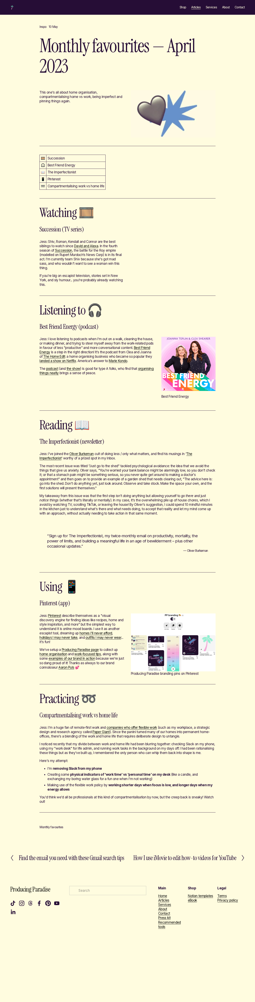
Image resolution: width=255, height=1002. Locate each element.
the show (73, 369)
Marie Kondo (118, 361)
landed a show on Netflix (57, 361)
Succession (63, 250)
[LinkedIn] (13, 912)
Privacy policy (227, 900)
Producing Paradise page (80, 650)
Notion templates (200, 896)
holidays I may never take (58, 638)
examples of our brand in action (72, 658)
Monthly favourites (51, 827)
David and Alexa (86, 246)
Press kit (164, 918)
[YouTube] (57, 903)
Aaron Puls (66, 667)
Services (211, 7)
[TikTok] (13, 903)
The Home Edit (54, 356)
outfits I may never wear (103, 638)
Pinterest (54, 616)
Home (162, 896)
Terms (222, 896)
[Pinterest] (48, 903)
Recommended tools (169, 924)
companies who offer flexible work (132, 728)
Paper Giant (101, 732)
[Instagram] (22, 903)
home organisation (53, 654)
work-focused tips (87, 654)
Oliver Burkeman (81, 454)
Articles (196, 7)
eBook (192, 900)
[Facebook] (39, 903)
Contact (240, 7)
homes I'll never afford (95, 633)
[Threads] (30, 903)
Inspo (42, 27)
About (226, 7)
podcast (52, 369)
